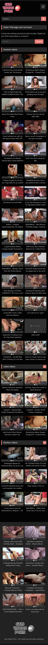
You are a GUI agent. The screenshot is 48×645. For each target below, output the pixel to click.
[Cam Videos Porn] (19, 8)
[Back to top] (41, 638)
